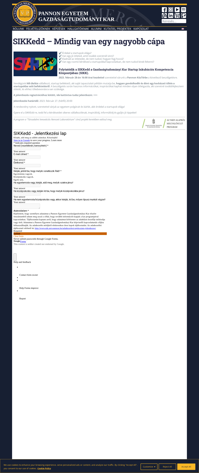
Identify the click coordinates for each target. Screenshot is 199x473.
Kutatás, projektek (117, 29)
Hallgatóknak (78, 29)
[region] (99, 466)
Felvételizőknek (38, 29)
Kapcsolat (141, 29)
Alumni (96, 29)
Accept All (186, 466)
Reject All (167, 466)
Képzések (58, 29)
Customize (148, 466)
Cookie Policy (44, 468)
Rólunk (18, 29)
